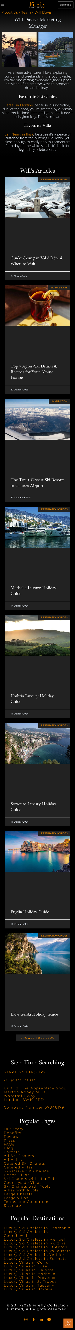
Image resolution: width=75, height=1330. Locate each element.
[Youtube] (49, 1319)
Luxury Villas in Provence (30, 1278)
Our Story (14, 1129)
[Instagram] (26, 1319)
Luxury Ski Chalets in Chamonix (37, 1228)
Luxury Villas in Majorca (29, 1270)
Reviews (12, 1137)
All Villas (13, 1160)
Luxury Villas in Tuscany (29, 1285)
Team (26, 12)
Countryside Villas (23, 1183)
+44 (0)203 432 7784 (21, 1080)
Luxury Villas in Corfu (26, 1263)
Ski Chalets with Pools (27, 1186)
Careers (12, 1152)
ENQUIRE (66, 5)
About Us (10, 12)
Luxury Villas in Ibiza (25, 1266)
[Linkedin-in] (41, 1319)
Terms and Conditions (26, 1202)
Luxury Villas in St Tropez (30, 1282)
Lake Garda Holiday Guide (34, 1014)
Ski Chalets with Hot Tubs (31, 1179)
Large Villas (16, 1198)
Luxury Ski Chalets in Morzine (35, 1243)
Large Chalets (18, 1194)
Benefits (12, 1133)
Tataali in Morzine (19, 105)
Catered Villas (18, 1167)
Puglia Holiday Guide (30, 911)
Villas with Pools (21, 1190)
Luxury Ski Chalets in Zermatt (35, 1259)
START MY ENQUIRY (25, 1072)
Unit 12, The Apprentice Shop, (36, 1088)
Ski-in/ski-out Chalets (26, 1171)
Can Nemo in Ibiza (18, 134)
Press (9, 1140)
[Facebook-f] (33, 1319)
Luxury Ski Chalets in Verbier (34, 1255)
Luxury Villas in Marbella (30, 1274)
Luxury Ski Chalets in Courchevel (26, 1234)
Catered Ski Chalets (24, 1163)
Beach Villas (17, 1175)
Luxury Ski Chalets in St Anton (36, 1247)
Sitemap (12, 1205)
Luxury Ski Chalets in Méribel (34, 1240)
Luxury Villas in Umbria (28, 1289)
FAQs (9, 1144)
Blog (8, 1148)
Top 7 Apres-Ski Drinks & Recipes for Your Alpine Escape (34, 371)
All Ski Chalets (20, 1156)
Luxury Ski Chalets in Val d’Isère (37, 1251)
